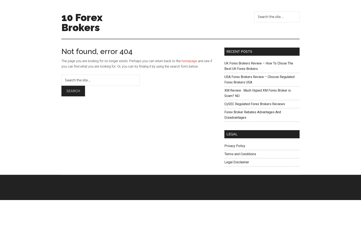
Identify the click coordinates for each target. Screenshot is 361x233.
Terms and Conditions (240, 154)
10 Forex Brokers (82, 22)
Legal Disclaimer (236, 162)
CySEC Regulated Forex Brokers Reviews (254, 104)
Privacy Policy (234, 146)
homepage (189, 61)
